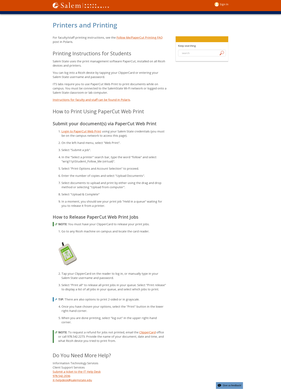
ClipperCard (147, 332)
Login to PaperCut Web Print (81, 131)
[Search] (222, 54)
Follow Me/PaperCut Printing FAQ (139, 38)
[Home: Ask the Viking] (81, 5)
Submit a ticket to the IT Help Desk (77, 372)
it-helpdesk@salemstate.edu (72, 380)
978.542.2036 (61, 376)
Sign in (224, 4)
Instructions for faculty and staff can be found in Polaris (91, 100)
